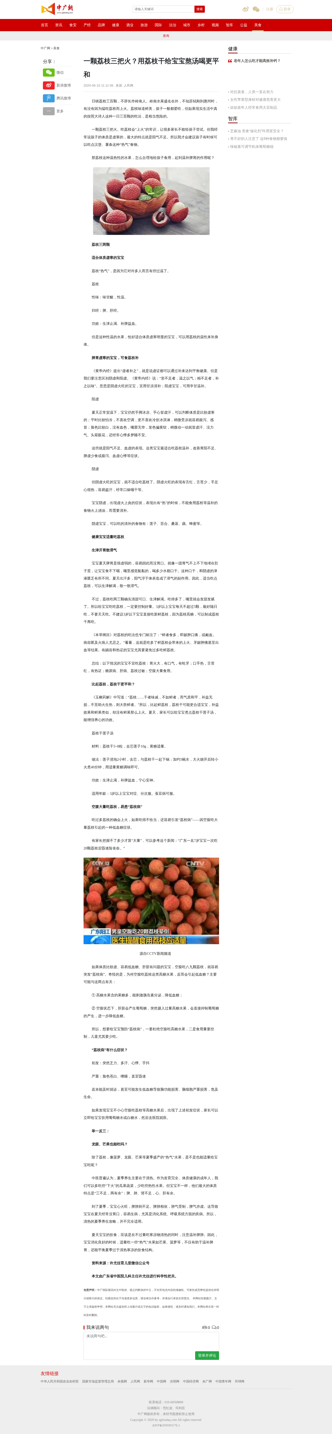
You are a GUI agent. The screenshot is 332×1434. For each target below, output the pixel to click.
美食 (56, 48)
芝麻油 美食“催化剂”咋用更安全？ (257, 131)
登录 (287, 9)
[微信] (57, 72)
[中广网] (58, 8)
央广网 (207, 1381)
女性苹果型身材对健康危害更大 (255, 99)
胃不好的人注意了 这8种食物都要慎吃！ (257, 139)
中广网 (45, 48)
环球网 (239, 1381)
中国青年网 (223, 1381)
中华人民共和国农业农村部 (60, 1381)
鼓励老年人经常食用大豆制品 (253, 107)
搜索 (199, 9)
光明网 (174, 1381)
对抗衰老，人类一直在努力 (252, 92)
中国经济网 (191, 1381)
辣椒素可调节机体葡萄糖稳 (252, 147)
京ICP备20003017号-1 (166, 1425)
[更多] (57, 111)
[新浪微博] (57, 85)
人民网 (135, 1381)
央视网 (122, 1381)
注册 (269, 9)
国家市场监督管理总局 (98, 1381)
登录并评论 (207, 1355)
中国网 (161, 1381)
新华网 (148, 1381)
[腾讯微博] (57, 98)
